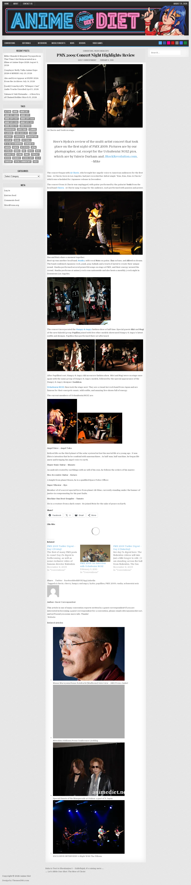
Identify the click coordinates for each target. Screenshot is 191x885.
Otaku (19, 154)
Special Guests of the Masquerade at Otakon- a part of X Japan (83, 798)
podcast (35, 154)
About (15, 3)
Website (51, 617)
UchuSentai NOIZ (55, 387)
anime (15, 111)
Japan (33, 147)
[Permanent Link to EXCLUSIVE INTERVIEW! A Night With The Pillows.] (89, 853)
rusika (120, 583)
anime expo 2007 (11, 118)
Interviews (42, 43)
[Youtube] (173, 43)
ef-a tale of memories (13, 143)
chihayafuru (10, 129)
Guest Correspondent (87, 60)
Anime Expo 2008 (27, 118)
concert (8, 136)
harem (7, 147)
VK (81, 580)
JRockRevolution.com (120, 156)
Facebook (68, 580)
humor (15, 147)
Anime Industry (11, 125)
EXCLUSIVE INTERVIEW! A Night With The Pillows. (77, 856)
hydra (92, 583)
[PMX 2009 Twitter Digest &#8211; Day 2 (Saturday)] (129, 558)
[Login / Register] (185, 43)
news (38, 150)
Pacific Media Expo (101, 51)
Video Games (98, 43)
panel (27, 154)
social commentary (23, 161)
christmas (22, 129)
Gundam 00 (29, 143)
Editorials (26, 43)
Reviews (82, 43)
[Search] (177, 43)
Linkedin (91, 580)
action (7, 111)
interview (25, 147)
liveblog (8, 150)
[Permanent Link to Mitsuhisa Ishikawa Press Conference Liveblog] (89, 738)
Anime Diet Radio (11, 115)
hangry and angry (80, 583)
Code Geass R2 (21, 133)
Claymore (9, 133)
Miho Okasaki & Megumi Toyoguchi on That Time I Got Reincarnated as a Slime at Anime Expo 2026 (22, 59)
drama (17, 140)
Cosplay (8, 140)
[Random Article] (181, 43)
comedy (33, 133)
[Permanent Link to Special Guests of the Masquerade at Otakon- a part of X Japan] (89, 795)
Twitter (59, 580)
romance (16, 158)
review (7, 158)
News (72, 43)
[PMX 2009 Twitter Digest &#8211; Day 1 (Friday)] (63, 558)
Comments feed (11, 200)
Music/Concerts (58, 43)
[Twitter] (160, 43)
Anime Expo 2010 (11, 122)
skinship (8, 161)
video (35, 161)
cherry (67, 583)
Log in (7, 190)
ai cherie (59, 583)
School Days (28, 158)
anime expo (25, 115)
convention (19, 136)
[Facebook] (164, 43)
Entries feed (10, 195)
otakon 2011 (9, 154)
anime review (25, 125)
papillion (100, 583)
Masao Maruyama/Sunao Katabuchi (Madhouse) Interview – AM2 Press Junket (90, 683)
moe (24, 150)
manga (17, 150)
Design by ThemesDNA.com (15, 880)
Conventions (9, 43)
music (30, 150)
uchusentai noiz (131, 583)
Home (6, 3)
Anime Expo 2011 (26, 122)
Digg (84, 580)
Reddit (76, 580)
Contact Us (28, 3)
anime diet (24, 111)
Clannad (32, 129)
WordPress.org (11, 205)
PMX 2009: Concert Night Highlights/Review (96, 55)
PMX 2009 (110, 583)
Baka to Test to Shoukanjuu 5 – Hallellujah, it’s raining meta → (74, 868)
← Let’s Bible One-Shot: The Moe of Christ (65, 871)
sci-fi (38, 158)
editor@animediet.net (131, 611)
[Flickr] (168, 43)
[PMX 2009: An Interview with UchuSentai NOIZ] (95, 553)
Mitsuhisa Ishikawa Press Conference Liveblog (75, 741)
